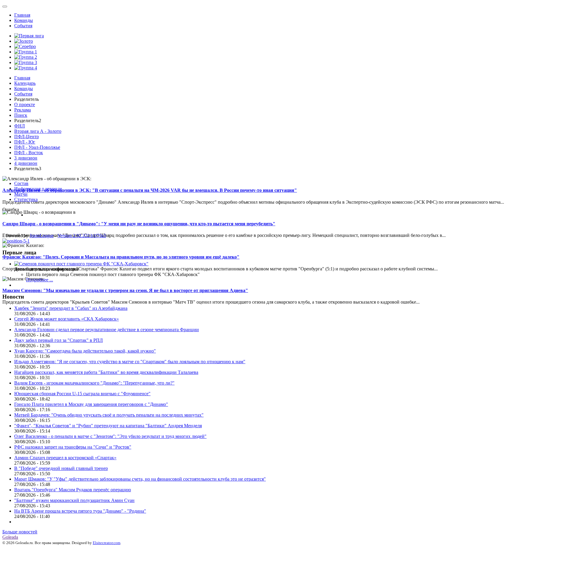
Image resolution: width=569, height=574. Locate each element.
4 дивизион (25, 163)
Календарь (25, 83)
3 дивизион (25, 157)
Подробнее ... (39, 279)
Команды (23, 20)
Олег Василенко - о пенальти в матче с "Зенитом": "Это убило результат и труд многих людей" (110, 436)
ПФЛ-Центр (26, 136)
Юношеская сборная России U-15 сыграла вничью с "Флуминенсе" (82, 393)
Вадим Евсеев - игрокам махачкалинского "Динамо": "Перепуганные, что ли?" (94, 382)
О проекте (24, 104)
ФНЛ (19, 125)
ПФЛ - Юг (24, 141)
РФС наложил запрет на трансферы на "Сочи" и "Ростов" (72, 446)
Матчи (21, 194)
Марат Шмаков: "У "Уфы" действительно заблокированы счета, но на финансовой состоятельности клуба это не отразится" (140, 478)
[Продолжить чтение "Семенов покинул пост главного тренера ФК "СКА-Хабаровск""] (81, 263)
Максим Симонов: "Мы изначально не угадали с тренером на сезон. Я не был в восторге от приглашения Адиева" (125, 290)
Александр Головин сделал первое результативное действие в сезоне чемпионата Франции (106, 329)
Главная (22, 14)
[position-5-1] (16, 240)
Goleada (10, 537)
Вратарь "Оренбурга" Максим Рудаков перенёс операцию (72, 489)
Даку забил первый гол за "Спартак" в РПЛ (58, 340)
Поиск (20, 115)
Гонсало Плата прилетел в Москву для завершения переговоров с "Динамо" (91, 404)
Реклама (22, 109)
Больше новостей (19, 531)
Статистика (26, 199)
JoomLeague (42, 235)
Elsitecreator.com (106, 542)
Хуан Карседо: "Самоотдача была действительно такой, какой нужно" (85, 350)
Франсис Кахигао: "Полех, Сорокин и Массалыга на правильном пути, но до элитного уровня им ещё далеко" (120, 256)
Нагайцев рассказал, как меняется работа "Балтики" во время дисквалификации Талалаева (106, 372)
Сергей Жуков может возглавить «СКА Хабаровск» (66, 318)
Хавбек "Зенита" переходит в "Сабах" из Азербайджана (70, 308)
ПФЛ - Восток (28, 152)
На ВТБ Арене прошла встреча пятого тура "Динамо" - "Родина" (80, 511)
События (23, 25)
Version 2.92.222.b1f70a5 (81, 235)
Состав (21, 183)
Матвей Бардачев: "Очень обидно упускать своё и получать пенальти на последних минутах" (109, 414)
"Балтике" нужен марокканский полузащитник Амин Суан (74, 500)
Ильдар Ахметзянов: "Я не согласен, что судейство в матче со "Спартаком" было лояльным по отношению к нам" (129, 361)
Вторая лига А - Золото (37, 131)
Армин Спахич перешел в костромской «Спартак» (65, 457)
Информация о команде (38, 188)
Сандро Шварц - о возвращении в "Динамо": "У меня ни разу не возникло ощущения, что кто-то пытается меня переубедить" (138, 223)
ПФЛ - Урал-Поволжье (37, 147)
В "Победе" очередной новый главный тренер (61, 468)
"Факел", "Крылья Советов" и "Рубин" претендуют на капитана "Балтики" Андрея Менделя (108, 425)
